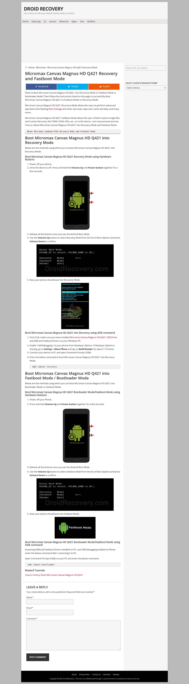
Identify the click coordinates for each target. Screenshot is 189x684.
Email (29, 608)
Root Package (55, 108)
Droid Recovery (43, 8)
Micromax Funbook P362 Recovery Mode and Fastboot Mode (64, 131)
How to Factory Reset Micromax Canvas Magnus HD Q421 (54, 574)
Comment (32, 618)
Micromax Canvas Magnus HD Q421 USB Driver (93, 337)
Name (30, 597)
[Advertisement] (94, 43)
